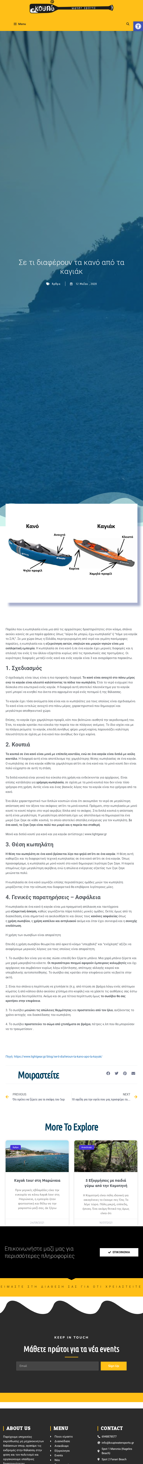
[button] (108, 1073)
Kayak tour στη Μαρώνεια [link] (37, 1180)
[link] (138, 26)
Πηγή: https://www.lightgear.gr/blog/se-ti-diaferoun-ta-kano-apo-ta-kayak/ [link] (54, 1056)
